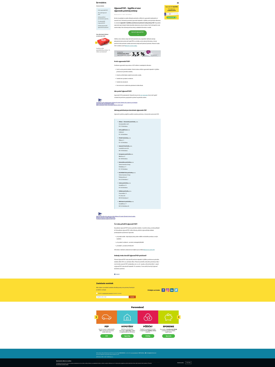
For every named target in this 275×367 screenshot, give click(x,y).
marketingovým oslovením (107, 293)
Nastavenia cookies (180, 362)
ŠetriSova (142, 353)
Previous (96, 42)
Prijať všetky (188, 362)
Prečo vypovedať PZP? (103, 10)
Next (110, 42)
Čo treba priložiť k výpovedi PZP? (101, 22)
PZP (107, 326)
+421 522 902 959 (134, 352)
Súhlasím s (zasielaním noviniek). (110, 293)
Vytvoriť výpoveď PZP (137, 32)
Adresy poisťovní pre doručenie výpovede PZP (103, 18)
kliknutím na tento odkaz (131, 45)
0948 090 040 (122, 353)
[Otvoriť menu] (178, 3)
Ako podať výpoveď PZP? (102, 13)
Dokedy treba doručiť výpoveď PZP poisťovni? (103, 26)
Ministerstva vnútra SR (148, 249)
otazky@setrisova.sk (151, 353)
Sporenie (168, 326)
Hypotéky (127, 326)
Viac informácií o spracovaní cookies (62, 364)
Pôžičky (148, 326)
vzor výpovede (144, 95)
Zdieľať (118, 274)
